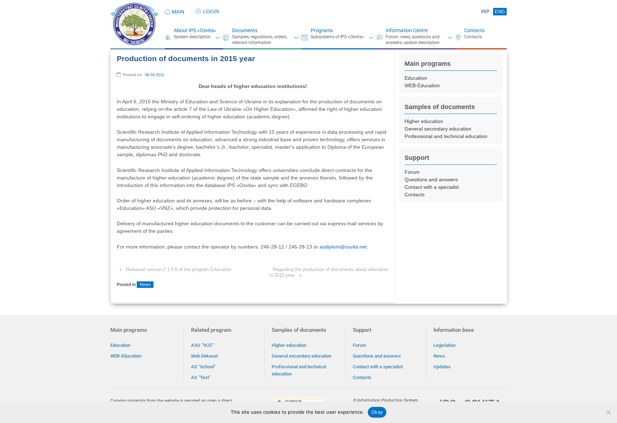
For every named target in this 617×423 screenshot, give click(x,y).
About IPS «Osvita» (195, 30)
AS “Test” (201, 377)
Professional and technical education (446, 136)
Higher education (424, 121)
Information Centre (407, 30)
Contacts (474, 30)
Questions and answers (431, 179)
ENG (500, 11)
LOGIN (211, 11)
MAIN (178, 12)
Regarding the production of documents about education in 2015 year (328, 272)
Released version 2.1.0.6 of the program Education (178, 269)
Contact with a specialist (432, 187)
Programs (322, 30)
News (145, 284)
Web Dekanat (204, 356)
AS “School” (203, 366)
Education (416, 78)
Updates (442, 366)
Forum (412, 172)
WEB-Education (422, 85)
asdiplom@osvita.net (343, 247)
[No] (608, 412)
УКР (485, 11)
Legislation (444, 345)
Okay (377, 412)
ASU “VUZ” (202, 345)
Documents (244, 30)
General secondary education (438, 129)
